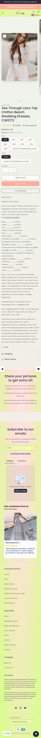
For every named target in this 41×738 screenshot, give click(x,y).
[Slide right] (25, 101)
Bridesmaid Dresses (12, 626)
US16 (5, 149)
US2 (13, 140)
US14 (31, 144)
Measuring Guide (10, 589)
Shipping (4, 132)
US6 (30, 140)
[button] (2, 13)
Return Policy (9, 584)
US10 (14, 144)
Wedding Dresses (11, 621)
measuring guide (12, 217)
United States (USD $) (19, 722)
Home (6, 616)
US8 (5, 144)
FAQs (6, 579)
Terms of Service (11, 598)
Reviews (7, 650)
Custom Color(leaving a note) (16, 161)
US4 (21, 140)
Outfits (7, 640)
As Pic (6, 157)
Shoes (6, 635)
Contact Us (8, 668)
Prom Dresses (9, 631)
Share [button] (6, 347)
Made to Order (10, 645)
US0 (5, 140)
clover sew (17, 733)
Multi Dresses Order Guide (14, 593)
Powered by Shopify (25, 733)
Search (7, 574)
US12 (22, 144)
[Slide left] (16, 101)
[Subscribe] (34, 447)
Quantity (5, 166)
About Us (7, 663)
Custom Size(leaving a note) (25, 149)
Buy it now (20, 184)
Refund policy (9, 603)
